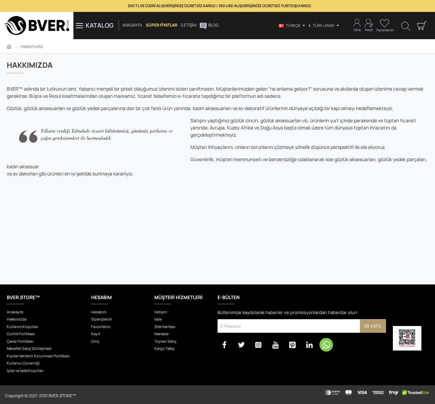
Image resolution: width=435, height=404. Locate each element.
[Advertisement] (217, 230)
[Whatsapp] (326, 345)
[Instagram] (258, 345)
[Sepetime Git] (421, 25)
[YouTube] (275, 345)
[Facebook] (224, 345)
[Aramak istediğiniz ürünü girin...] (406, 25)
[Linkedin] (309, 345)
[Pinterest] (292, 345)
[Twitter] (241, 345)
